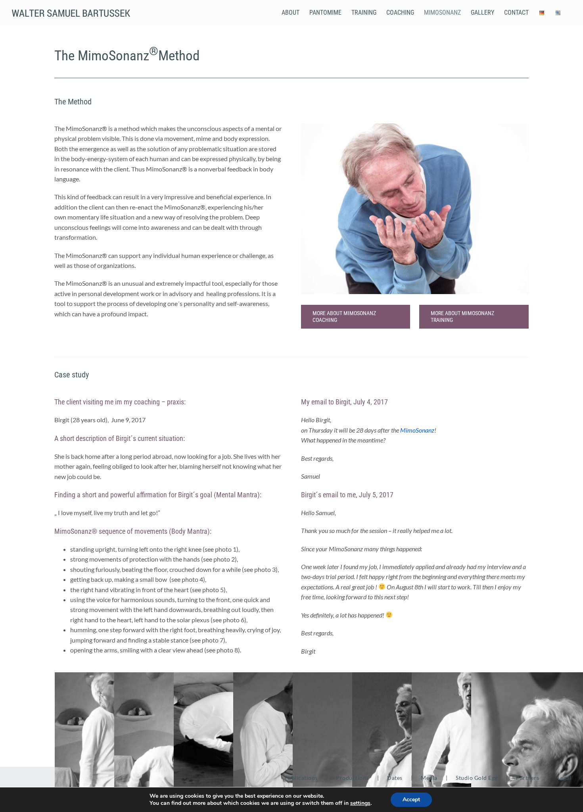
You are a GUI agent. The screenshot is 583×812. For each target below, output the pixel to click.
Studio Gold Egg (477, 777)
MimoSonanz (417, 430)
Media (429, 777)
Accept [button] (411, 799)
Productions (352, 777)
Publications (301, 777)
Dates (395, 777)
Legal (564, 777)
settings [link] (360, 803)
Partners (527, 777)
